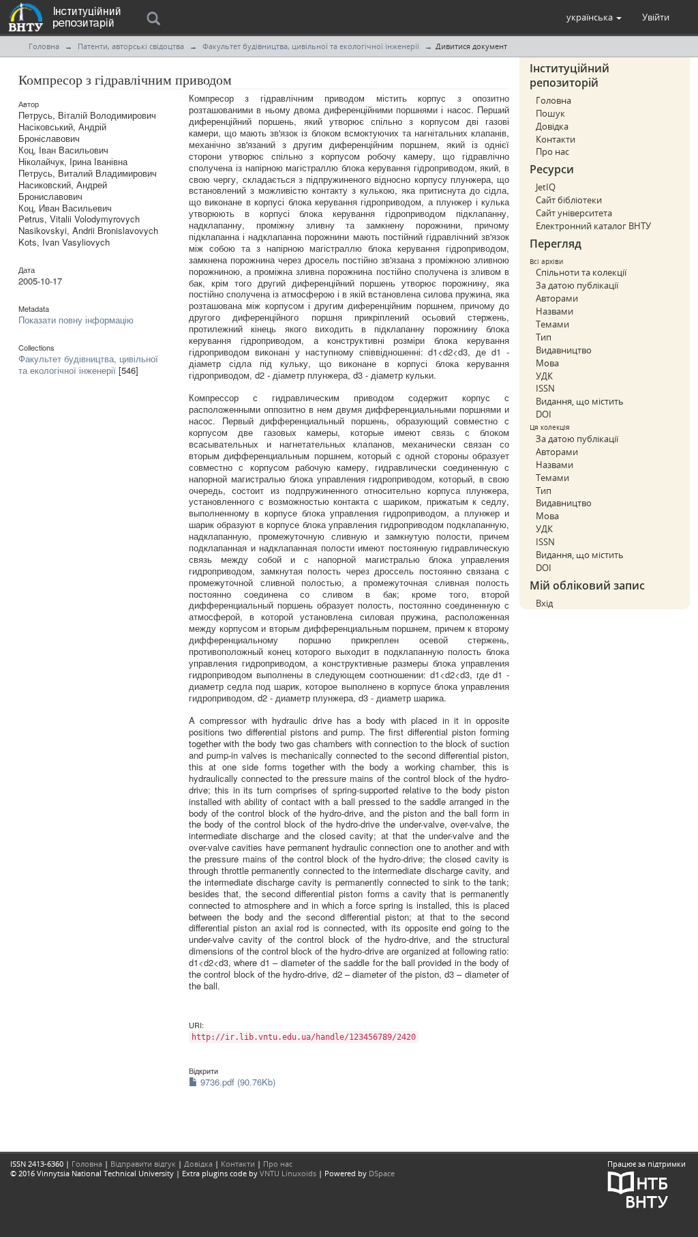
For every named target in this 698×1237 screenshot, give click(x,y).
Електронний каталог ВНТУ (593, 226)
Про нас (552, 151)
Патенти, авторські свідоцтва (131, 46)
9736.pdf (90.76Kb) (236, 1081)
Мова (547, 363)
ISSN (545, 388)
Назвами (554, 311)
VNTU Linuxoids (288, 1173)
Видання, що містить (580, 401)
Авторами (557, 298)
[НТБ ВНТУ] (638, 1189)
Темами (552, 324)
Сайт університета (574, 213)
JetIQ (546, 187)
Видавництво (564, 350)
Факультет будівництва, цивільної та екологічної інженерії (310, 46)
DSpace (382, 1173)
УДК (544, 376)
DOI (543, 414)
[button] (594, 17)
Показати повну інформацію (76, 319)
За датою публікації (577, 285)
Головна (44, 46)
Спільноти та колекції (581, 272)
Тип (543, 337)
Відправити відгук (143, 1164)
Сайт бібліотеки (569, 200)
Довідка (552, 126)
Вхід (544, 603)
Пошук (550, 113)
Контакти (555, 139)
